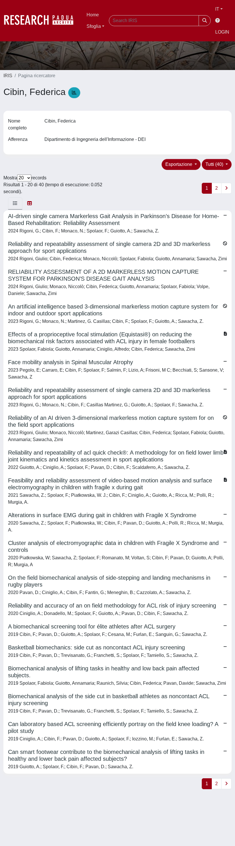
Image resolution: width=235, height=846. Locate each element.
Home (93, 14)
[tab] (15, 203)
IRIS (7, 75)
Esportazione (179, 164)
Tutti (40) (214, 164)
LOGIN (222, 32)
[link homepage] (41, 20)
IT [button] (217, 9)
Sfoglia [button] (94, 26)
